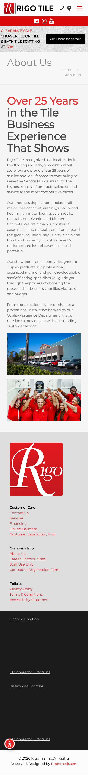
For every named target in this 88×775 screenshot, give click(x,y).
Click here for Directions (30, 672)
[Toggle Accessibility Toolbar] (9, 744)
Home (67, 70)
